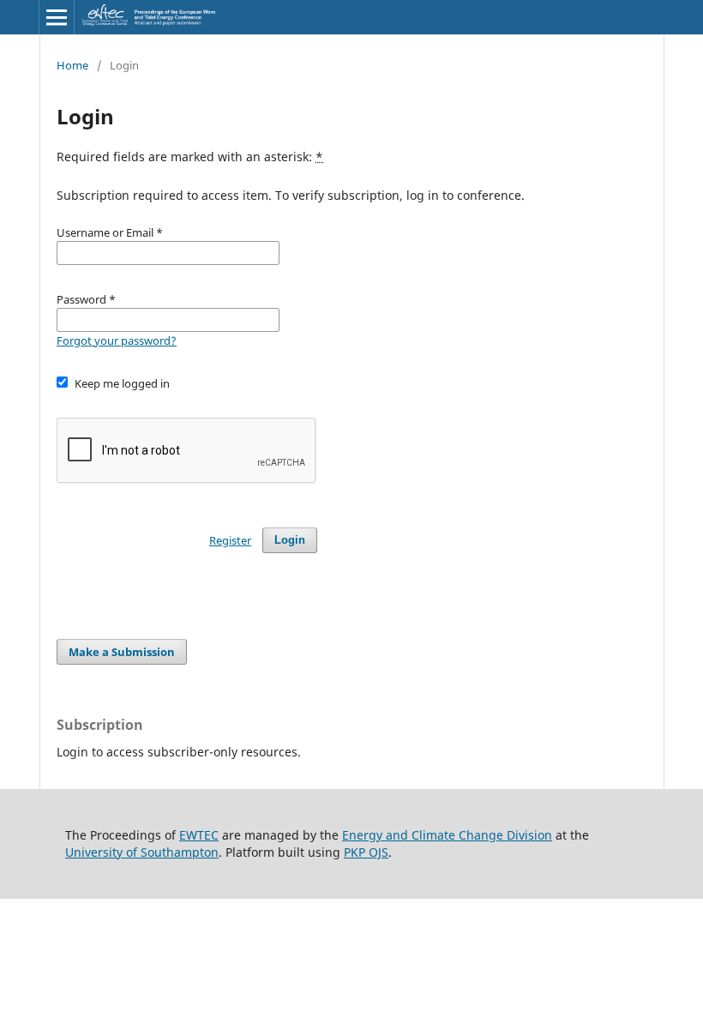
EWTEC (199, 835)
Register (230, 540)
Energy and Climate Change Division (447, 835)
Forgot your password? (117, 340)
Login (289, 539)
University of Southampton (142, 852)
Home (72, 65)
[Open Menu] (56, 17)
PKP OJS (366, 852)
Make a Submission (122, 652)
